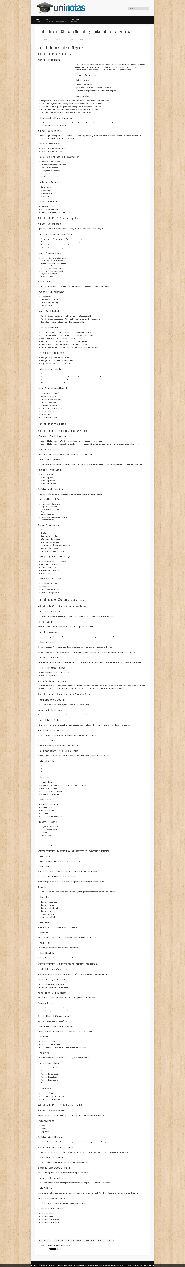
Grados (56, 20)
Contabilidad (59, 1240)
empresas (101, 1240)
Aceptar (139, 1265)
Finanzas (111, 1240)
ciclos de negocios (45, 1240)
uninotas (45, 39)
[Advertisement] (56, 79)
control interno (89, 1240)
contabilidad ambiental (74, 1240)
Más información (149, 1265)
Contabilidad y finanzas (76, 39)
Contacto (75, 20)
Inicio (38, 20)
